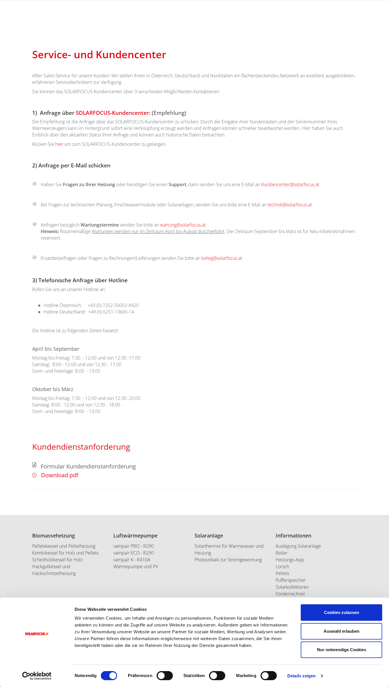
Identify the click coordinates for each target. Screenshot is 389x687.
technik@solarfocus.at (290, 205)
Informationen (293, 535)
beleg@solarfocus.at (221, 258)
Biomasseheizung (53, 535)
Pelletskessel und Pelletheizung (63, 546)
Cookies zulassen (341, 612)
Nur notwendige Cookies (341, 649)
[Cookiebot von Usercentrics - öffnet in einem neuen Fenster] (37, 676)
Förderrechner (290, 594)
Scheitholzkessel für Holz (57, 560)
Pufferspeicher (291, 580)
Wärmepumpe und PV (135, 566)
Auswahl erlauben (341, 631)
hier (59, 144)
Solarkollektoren (292, 587)
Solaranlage (209, 535)
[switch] (165, 675)
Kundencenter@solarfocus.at (290, 184)
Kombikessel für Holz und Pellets (65, 553)
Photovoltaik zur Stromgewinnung (228, 560)
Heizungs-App (290, 560)
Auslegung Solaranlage (298, 546)
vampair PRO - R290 (133, 546)
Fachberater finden (361, 49)
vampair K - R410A (131, 560)
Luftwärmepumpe (135, 535)
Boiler (282, 553)
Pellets (282, 573)
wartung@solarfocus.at (183, 225)
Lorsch (282, 566)
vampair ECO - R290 (133, 553)
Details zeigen (301, 675)
